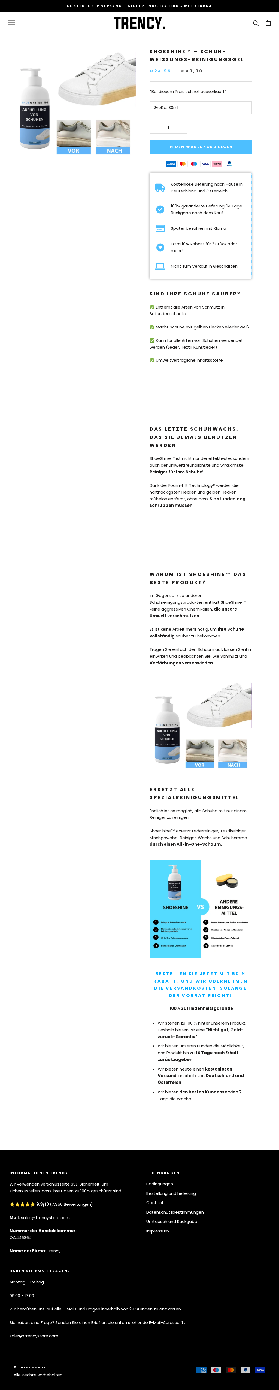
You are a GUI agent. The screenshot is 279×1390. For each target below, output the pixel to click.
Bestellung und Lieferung (171, 1193)
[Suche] (256, 23)
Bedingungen (159, 1184)
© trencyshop (30, 1367)
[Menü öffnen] (11, 22)
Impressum (157, 1231)
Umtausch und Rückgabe (171, 1221)
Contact (155, 1202)
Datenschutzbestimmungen (175, 1212)
